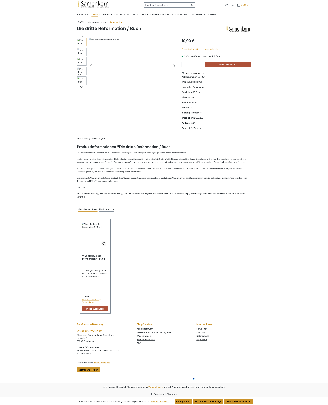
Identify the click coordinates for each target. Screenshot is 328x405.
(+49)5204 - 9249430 (89, 330)
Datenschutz (202, 336)
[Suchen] (192, 5)
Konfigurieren (183, 401)
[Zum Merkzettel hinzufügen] (103, 243)
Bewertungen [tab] (98, 138)
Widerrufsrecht (144, 336)
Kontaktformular (102, 362)
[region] (126, 65)
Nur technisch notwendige (208, 401)
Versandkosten (155, 387)
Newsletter (201, 328)
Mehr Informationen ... (160, 401)
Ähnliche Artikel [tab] (106, 209)
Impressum (201, 339)
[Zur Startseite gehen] (96, 4)
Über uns (201, 332)
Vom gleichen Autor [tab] (88, 209)
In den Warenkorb (228, 64)
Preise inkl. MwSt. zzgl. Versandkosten (200, 49)
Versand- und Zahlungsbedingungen (154, 332)
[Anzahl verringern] (184, 64)
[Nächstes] (174, 66)
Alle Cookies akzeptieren (238, 401)
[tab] (83, 138)
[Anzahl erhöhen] (201, 64)
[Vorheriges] (91, 66)
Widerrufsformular (146, 339)
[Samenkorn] (238, 29)
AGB (139, 343)
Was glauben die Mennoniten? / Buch (93, 257)
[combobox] (166, 5)
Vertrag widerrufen (88, 370)
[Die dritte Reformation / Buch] (132, 65)
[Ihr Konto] (232, 5)
